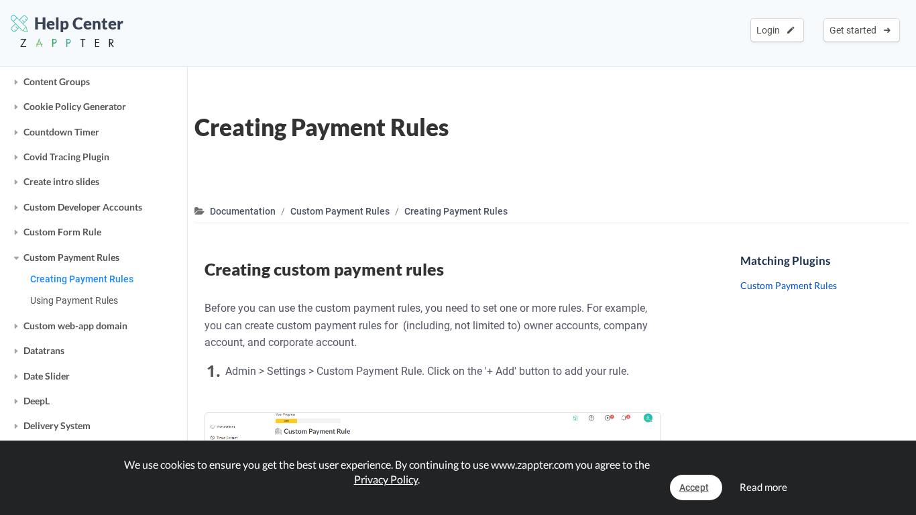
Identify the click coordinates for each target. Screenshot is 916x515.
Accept (694, 487)
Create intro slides (61, 181)
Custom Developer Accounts (82, 207)
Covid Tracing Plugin (66, 156)
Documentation (243, 211)
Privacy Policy (386, 479)
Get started (854, 30)
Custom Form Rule (62, 231)
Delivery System (57, 425)
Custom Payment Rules (71, 257)
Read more (763, 487)
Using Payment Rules (74, 300)
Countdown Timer (61, 131)
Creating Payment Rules (81, 279)
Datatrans (43, 350)
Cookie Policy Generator (74, 106)
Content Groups (56, 81)
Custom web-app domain (75, 325)
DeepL (36, 400)
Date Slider (46, 376)
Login (770, 30)
